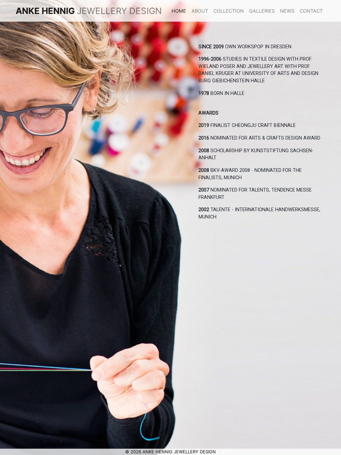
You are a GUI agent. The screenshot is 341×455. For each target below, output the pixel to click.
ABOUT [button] (199, 11)
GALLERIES (262, 11)
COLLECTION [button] (228, 11)
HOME (180, 11)
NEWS (287, 11)
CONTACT (311, 11)
